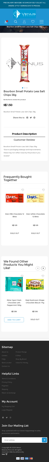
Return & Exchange (8, 393)
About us (5, 352)
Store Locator (7, 363)
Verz (4, 454)
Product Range (21, 352)
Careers (4, 355)
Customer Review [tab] (24, 139)
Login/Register (7, 410)
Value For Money (22, 363)
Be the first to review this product (15, 99)
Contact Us (6, 366)
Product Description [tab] (24, 133)
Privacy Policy (7, 382)
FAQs (3, 359)
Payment (5, 386)
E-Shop (18, 355)
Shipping (5, 389)
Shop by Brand (21, 359)
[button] (22, 87)
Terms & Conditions (9, 378)
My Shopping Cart (8, 406)
